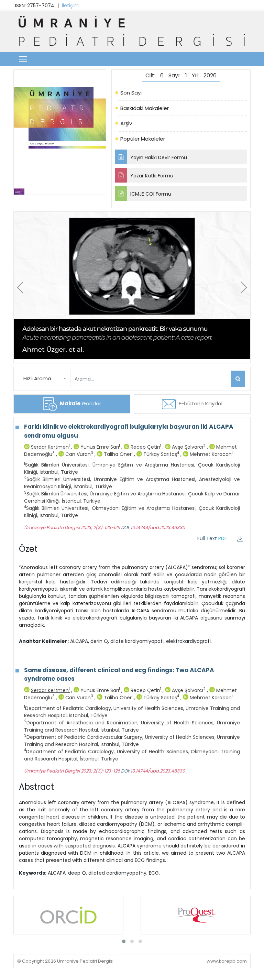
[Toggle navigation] (23, 59)
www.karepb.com (227, 961)
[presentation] (20, 287)
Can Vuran (78, 454)
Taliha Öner (117, 454)
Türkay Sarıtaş (160, 454)
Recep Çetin (145, 446)
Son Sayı (131, 92)
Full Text (212, 538)
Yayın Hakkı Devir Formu (158, 157)
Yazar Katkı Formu (151, 175)
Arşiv (126, 123)
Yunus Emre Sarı (99, 446)
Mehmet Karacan (210, 454)
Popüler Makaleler (142, 138)
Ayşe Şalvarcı (188, 446)
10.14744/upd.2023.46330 (158, 527)
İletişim (70, 5)
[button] (44, 378)
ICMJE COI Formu (150, 193)
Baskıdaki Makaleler (144, 108)
